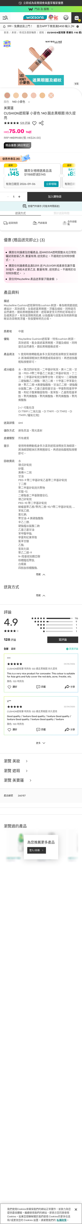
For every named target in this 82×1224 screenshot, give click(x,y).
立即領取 (51, 184)
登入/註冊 (34, 850)
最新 (13, 649)
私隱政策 (62, 1220)
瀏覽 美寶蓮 (14, 780)
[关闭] (76, 1209)
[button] (76, 17)
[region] (41, 1213)
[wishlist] (34, 123)
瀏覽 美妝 (12, 761)
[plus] (19, 197)
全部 (6, 649)
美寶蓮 (9, 108)
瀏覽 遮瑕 (12, 771)
